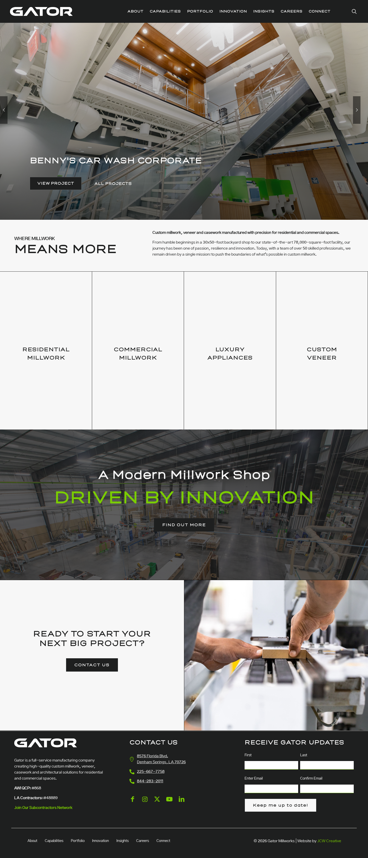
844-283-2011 (150, 781)
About (32, 841)
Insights (122, 841)
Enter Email (254, 778)
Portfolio (78, 841)
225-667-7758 (150, 772)
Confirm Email (311, 778)
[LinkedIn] (181, 803)
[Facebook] (132, 803)
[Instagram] (145, 803)
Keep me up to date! (280, 805)
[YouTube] (169, 803)
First (248, 755)
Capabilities (54, 841)
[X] (157, 803)
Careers (142, 841)
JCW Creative (329, 841)
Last (303, 755)
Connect (163, 841)
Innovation (100, 841)
